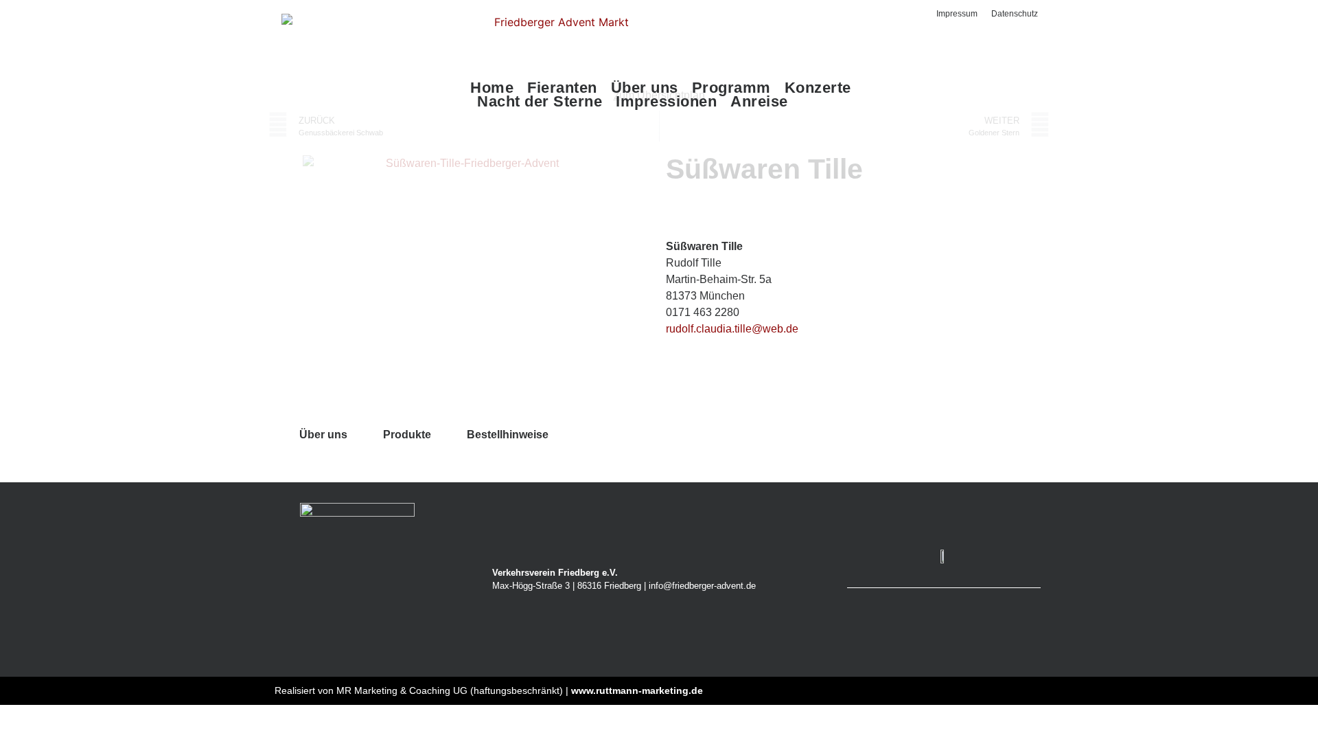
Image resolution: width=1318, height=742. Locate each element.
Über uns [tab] (323, 434)
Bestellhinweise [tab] (507, 434)
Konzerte (818, 88)
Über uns (644, 88)
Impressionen (666, 102)
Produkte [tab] (407, 434)
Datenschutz (1014, 14)
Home (491, 88)
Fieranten (562, 88)
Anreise (759, 102)
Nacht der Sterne (539, 102)
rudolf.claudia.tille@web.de (732, 329)
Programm (731, 88)
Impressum (957, 14)
